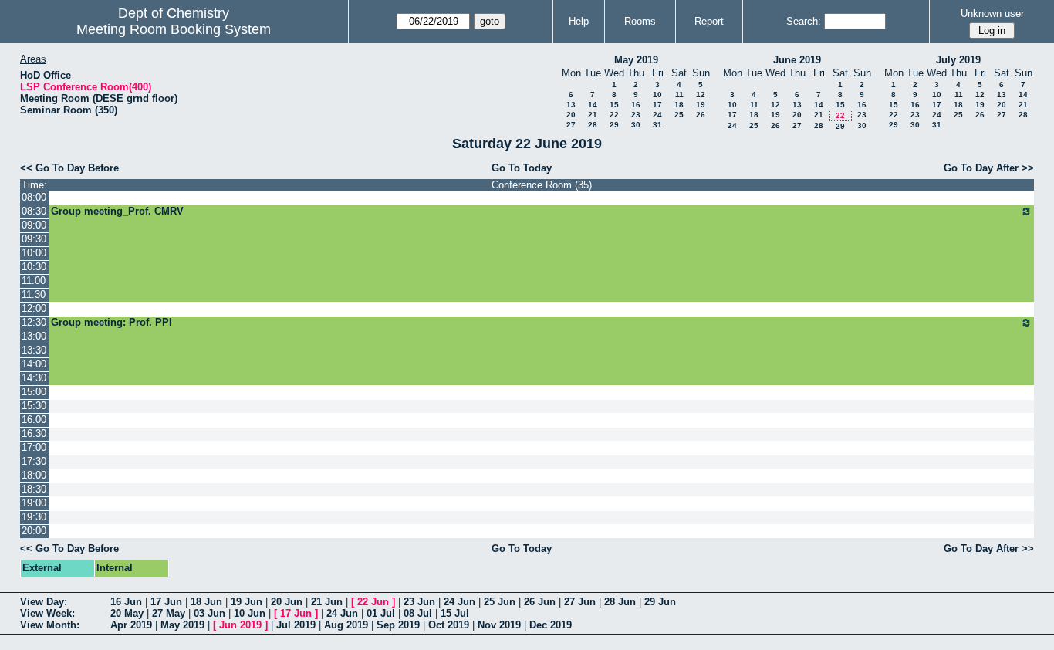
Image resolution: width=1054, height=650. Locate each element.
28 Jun (620, 602)
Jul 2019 (296, 625)
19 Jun (246, 602)
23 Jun (419, 602)
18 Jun (206, 602)
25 (679, 114)
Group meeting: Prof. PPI (111, 322)
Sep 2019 (398, 625)
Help (579, 21)
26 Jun (540, 602)
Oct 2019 (448, 625)
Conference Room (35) (542, 185)
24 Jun (459, 602)
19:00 (34, 503)
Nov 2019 (499, 625)
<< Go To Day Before (69, 168)
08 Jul (418, 613)
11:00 (34, 280)
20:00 (34, 531)
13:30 (34, 350)
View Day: (43, 602)
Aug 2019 (346, 625)
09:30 (34, 239)
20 (571, 114)
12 (700, 94)
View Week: (47, 613)
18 (679, 104)
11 (679, 94)
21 (592, 114)
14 (592, 104)
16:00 (34, 419)
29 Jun (660, 602)
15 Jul (455, 613)
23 (635, 114)
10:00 (34, 253)
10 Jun (249, 613)
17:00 (34, 447)
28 (592, 124)
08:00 (34, 197)
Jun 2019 (240, 625)
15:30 (34, 405)
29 (614, 124)
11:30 (34, 294)
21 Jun (327, 602)
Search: (803, 21)
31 (657, 124)
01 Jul (381, 613)
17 (657, 104)
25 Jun (499, 602)
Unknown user (992, 13)
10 (657, 94)
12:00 (34, 308)
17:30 (34, 461)
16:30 (34, 433)
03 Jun (209, 613)
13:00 (34, 336)
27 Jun (580, 602)
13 (571, 104)
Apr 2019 (131, 625)
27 (571, 124)
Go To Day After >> (989, 168)
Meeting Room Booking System (173, 29)
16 (635, 104)
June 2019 (797, 60)
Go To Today (522, 168)
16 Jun (126, 602)
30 (635, 124)
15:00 (34, 392)
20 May (127, 613)
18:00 (34, 475)
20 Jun (286, 602)
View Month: (49, 625)
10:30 (34, 267)
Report (709, 21)
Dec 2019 (550, 625)
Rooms (640, 21)
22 (614, 114)
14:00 (34, 364)
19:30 (34, 517)
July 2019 (958, 60)
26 (700, 114)
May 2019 (636, 60)
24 (657, 114)
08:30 (34, 211)
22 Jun (373, 602)
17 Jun (166, 602)
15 (614, 104)
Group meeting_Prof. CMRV (117, 211)
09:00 (34, 225)
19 (700, 104)
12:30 (34, 322)
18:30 (34, 489)
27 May (168, 613)
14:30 (34, 378)
